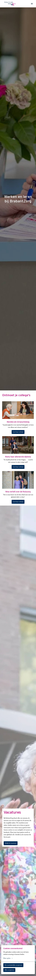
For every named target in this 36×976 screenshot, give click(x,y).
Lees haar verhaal (18, 432)
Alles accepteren (9, 970)
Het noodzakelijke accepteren (13, 965)
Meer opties (6, 958)
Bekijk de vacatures (10, 843)
